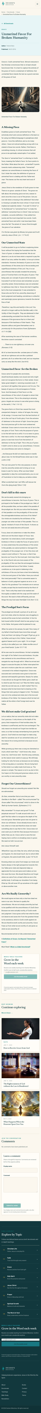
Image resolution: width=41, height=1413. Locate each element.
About (3, 1385)
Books (24, 1385)
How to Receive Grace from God (17, 1048)
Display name (8, 1166)
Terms (24, 1395)
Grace (18, 12)
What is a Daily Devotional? (20, 947)
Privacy (24, 1392)
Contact (24, 1388)
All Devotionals (8, 23)
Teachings (5, 1392)
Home (3, 12)
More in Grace (7, 1013)
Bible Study (5, 1395)
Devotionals (10, 12)
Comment (7, 1175)
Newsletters (5, 1399)
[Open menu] (37, 4)
